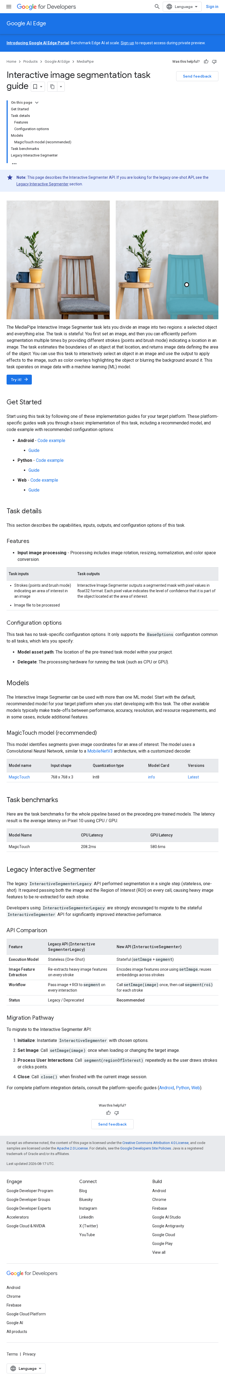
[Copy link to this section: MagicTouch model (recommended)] (102, 733)
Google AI (15, 1323)
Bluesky (86, 1199)
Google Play (162, 1243)
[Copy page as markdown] (52, 86)
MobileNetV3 (100, 751)
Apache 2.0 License (72, 1148)
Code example (51, 440)
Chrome (159, 1199)
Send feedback (197, 76)
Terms (12, 1354)
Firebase (159, 1208)
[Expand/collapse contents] (36, 102)
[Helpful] (206, 61)
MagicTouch (19, 777)
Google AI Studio (166, 1217)
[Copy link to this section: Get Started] (47, 402)
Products (30, 61)
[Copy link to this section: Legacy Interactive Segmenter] (101, 869)
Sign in (212, 6)
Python (182, 1087)
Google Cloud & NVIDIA (26, 1226)
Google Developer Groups (28, 1199)
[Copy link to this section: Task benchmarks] (63, 800)
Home (11, 61)
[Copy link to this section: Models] (34, 683)
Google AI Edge (26, 23)
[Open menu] (8, 6)
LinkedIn (86, 1217)
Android (166, 1087)
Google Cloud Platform (26, 1314)
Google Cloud (163, 1235)
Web (195, 1087)
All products (17, 1331)
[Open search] (157, 6)
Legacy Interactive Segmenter (42, 184)
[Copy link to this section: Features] (34, 541)
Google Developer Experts (29, 1208)
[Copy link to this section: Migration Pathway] (59, 1018)
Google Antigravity (168, 1226)
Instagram (88, 1208)
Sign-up (127, 43)
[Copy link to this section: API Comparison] (52, 930)
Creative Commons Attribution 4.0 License (155, 1143)
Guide (34, 450)
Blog (83, 1191)
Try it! (20, 379)
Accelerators (18, 1217)
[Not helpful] (214, 61)
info (151, 777)
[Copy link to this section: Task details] (47, 511)
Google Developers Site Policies (145, 1148)
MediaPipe (85, 61)
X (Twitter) (88, 1226)
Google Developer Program (30, 1191)
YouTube (87, 1235)
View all (158, 1252)
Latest (193, 777)
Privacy (29, 1354)
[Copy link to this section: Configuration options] (67, 623)
